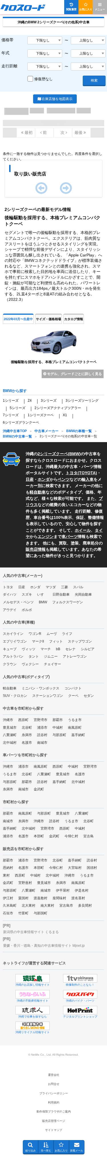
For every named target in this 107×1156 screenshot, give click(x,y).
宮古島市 (66, 906)
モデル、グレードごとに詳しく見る (74, 374)
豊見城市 (10, 728)
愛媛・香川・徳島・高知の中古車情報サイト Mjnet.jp (44, 946)
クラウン (10, 664)
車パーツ (70, 536)
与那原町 (59, 735)
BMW (74, 453)
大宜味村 (75, 868)
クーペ (73, 696)
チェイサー (52, 664)
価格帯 (7, 40)
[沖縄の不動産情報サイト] (32, 994)
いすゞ (42, 594)
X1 (65, 415)
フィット (56, 641)
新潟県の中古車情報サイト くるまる (31, 932)
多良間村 (85, 906)
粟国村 (23, 898)
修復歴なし (43, 79)
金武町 (39, 789)
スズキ (27, 594)
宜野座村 (25, 883)
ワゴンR (35, 634)
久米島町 (10, 906)
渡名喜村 (78, 898)
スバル (78, 587)
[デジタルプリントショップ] (80, 1010)
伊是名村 (81, 890)
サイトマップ (53, 1130)
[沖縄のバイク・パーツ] (80, 994)
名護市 (27, 743)
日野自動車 (61, 594)
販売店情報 (36, 549)
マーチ (46, 649)
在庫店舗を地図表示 (57, 99)
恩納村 (8, 868)
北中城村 (10, 743)
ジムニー (51, 656)
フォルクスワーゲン (67, 602)
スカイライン (13, 634)
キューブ (10, 649)
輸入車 (88, 479)
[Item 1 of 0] (53, 189)
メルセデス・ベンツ (18, 602)
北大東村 (28, 906)
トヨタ (8, 587)
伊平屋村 (63, 890)
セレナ (70, 649)
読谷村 (42, 735)
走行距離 (9, 66)
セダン (89, 696)
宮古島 (88, 836)
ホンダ (44, 479)
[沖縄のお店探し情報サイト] (32, 978)
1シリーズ (11, 401)
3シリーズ (48, 401)
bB (58, 649)
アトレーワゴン (75, 656)
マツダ (51, 587)
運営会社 (53, 1074)
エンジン (46, 536)
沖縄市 (8, 720)
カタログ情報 (73, 319)
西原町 (23, 720)
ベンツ (64, 479)
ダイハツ (10, 594)
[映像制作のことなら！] (80, 978)
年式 (5, 53)
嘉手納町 (78, 735)
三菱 (64, 587)
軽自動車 (38, 492)
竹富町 (23, 913)
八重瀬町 (10, 735)
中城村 (58, 728)
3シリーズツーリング (82, 401)
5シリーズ (17, 408)
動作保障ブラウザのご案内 (54, 1111)
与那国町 (40, 913)
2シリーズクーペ (53, 453)
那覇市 (58, 720)
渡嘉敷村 (40, 898)
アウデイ (10, 610)
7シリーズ (11, 415)
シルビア (87, 649)
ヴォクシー (30, 664)
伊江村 (8, 898)
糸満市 (27, 735)
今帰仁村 (71, 836)
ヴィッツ (28, 649)
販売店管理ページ (53, 1120)
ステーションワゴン (47, 696)
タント (34, 656)
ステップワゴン (80, 641)
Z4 (30, 401)
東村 (6, 875)
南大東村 (47, 906)
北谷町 (27, 728)
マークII (38, 641)
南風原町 (75, 728)
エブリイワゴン (15, 641)
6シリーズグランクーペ (21, 422)
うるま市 (75, 720)
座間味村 (59, 898)
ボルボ (27, 610)
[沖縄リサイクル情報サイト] (32, 1026)
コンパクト (73, 688)
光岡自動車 (83, 594)
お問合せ (53, 1083)
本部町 (39, 836)
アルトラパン (13, 656)
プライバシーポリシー (53, 1093)
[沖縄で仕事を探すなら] (32, 1010)
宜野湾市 (40, 720)
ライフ (67, 634)
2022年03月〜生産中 (18, 319)
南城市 (42, 743)
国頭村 (92, 868)
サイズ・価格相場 (48, 319)
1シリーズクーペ (41, 415)
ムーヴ (52, 634)
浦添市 (42, 728)
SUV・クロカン (15, 696)
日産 (30, 479)
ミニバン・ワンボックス (40, 688)
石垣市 (8, 913)
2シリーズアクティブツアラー (58, 408)
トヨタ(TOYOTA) (81, 473)
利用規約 (53, 1102)
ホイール (83, 530)
